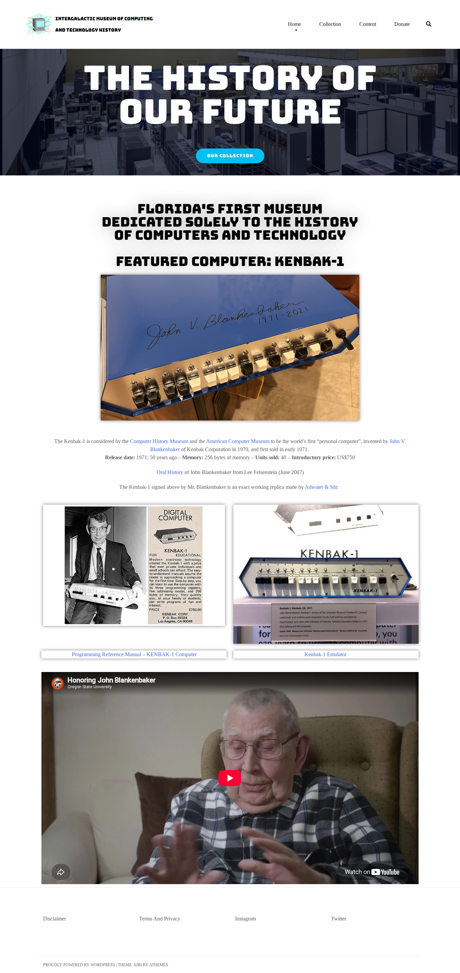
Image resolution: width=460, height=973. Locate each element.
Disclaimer (54, 918)
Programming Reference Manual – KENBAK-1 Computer (134, 654)
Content (367, 24)
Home (294, 24)
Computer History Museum (159, 441)
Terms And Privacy (159, 918)
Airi (137, 965)
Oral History (170, 472)
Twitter (338, 918)
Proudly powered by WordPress (79, 965)
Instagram (245, 918)
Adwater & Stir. (321, 487)
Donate (402, 24)
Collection (330, 24)
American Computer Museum (237, 441)
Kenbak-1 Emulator (326, 654)
